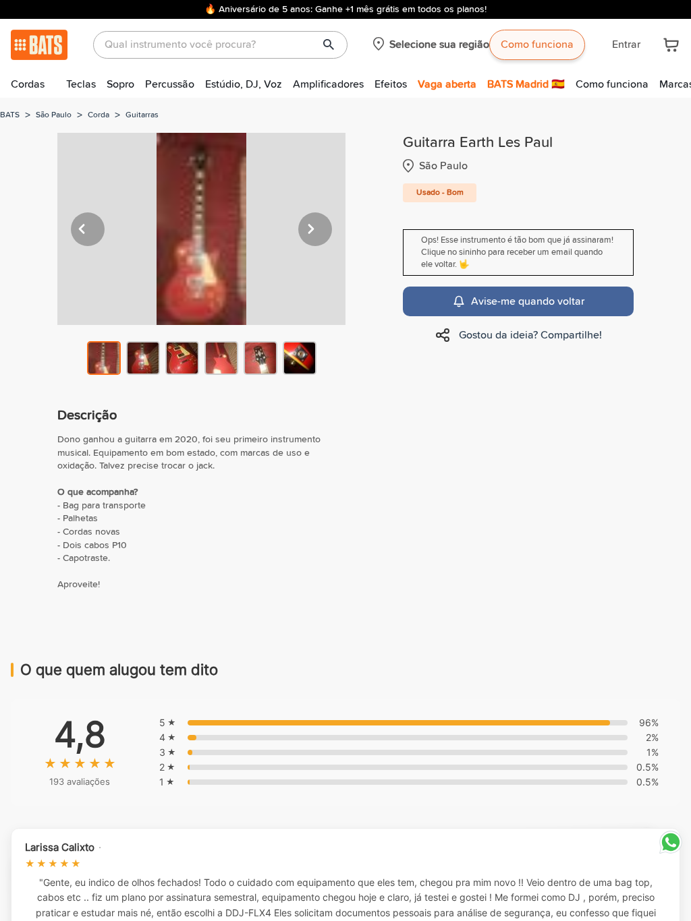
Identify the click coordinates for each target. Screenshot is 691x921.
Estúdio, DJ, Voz (243, 84)
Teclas (81, 84)
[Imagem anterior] (88, 229)
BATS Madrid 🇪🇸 (526, 84)
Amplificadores (328, 84)
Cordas (28, 84)
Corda (98, 115)
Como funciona (537, 44)
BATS (10, 115)
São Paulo (54, 115)
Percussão (169, 84)
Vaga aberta (447, 84)
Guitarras (142, 115)
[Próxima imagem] (315, 229)
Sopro (120, 84)
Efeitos (391, 84)
